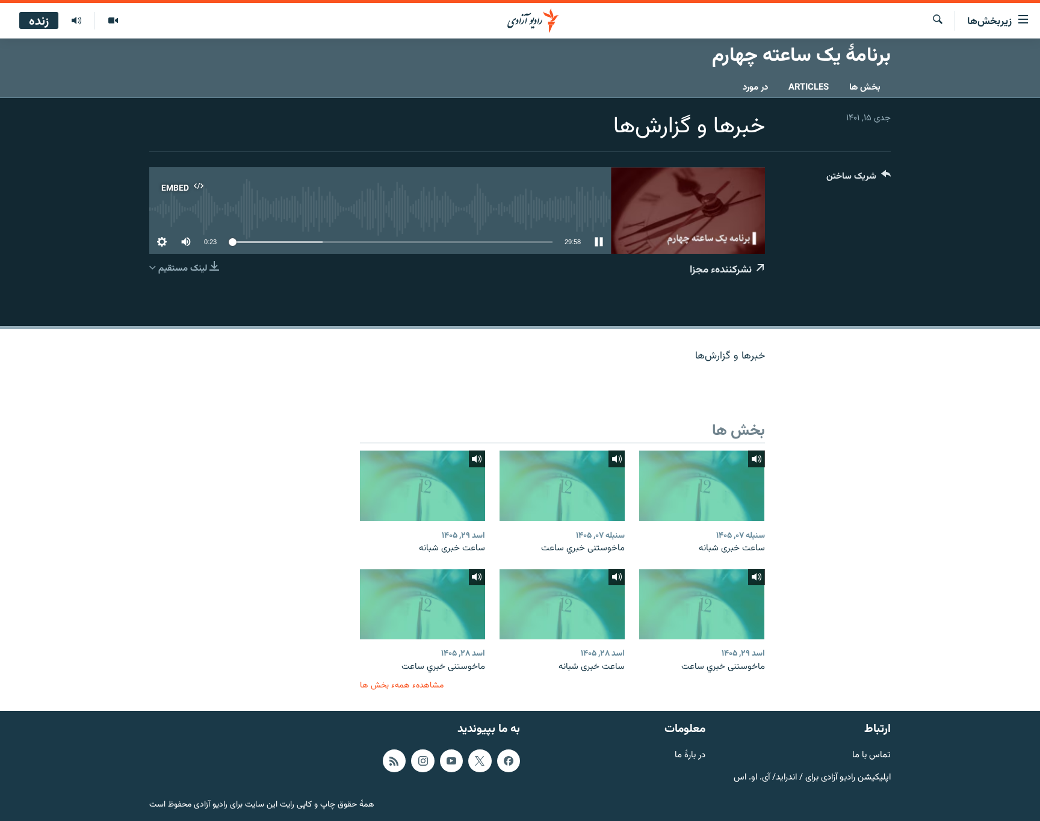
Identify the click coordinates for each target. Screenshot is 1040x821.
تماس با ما (871, 755)
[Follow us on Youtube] (451, 760)
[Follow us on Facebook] (508, 760)
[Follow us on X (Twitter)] (479, 760)
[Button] (858, 179)
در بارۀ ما (690, 755)
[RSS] (394, 760)
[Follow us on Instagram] (422, 760)
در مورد (755, 87)
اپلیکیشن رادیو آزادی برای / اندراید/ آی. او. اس (812, 778)
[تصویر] (112, 21)
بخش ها (865, 87)
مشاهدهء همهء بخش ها (402, 685)
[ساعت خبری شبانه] (701, 485)
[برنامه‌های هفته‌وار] (76, 21)
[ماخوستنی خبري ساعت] (562, 485)
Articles (808, 87)
